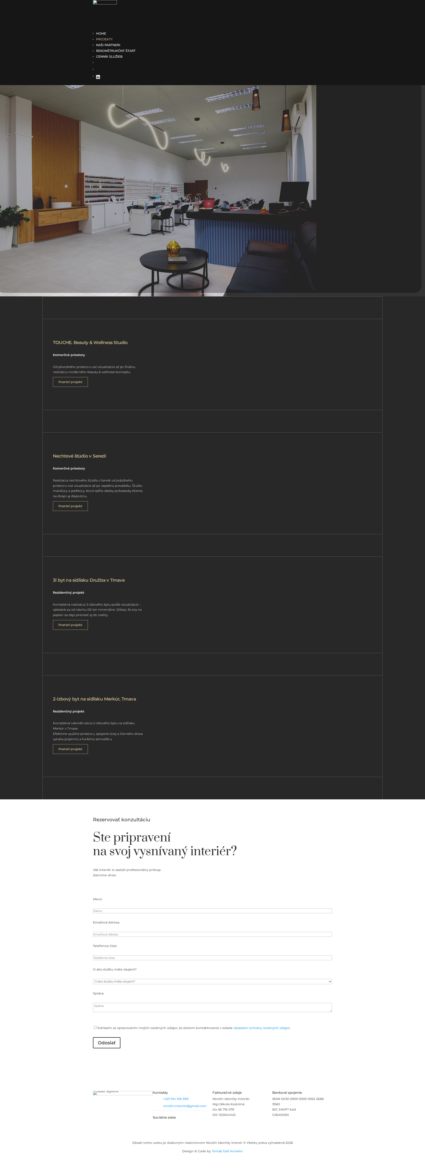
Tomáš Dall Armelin (227, 1151)
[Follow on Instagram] (174, 1124)
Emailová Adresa (106, 922)
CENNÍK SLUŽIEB (109, 57)
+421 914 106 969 (176, 1099)
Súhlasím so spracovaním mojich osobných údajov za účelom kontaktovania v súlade (193, 1028)
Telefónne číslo (105, 946)
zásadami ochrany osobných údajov (262, 1028)
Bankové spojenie (287, 1092)
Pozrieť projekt (70, 382)
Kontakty (160, 1092)
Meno (97, 899)
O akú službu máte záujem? (115, 969)
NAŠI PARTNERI (108, 45)
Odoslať (107, 1042)
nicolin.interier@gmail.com (185, 1106)
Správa (98, 993)
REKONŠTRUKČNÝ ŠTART (115, 51)
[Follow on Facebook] (156, 1124)
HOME (101, 33)
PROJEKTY (104, 39)
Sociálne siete (164, 1117)
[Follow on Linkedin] (165, 1124)
